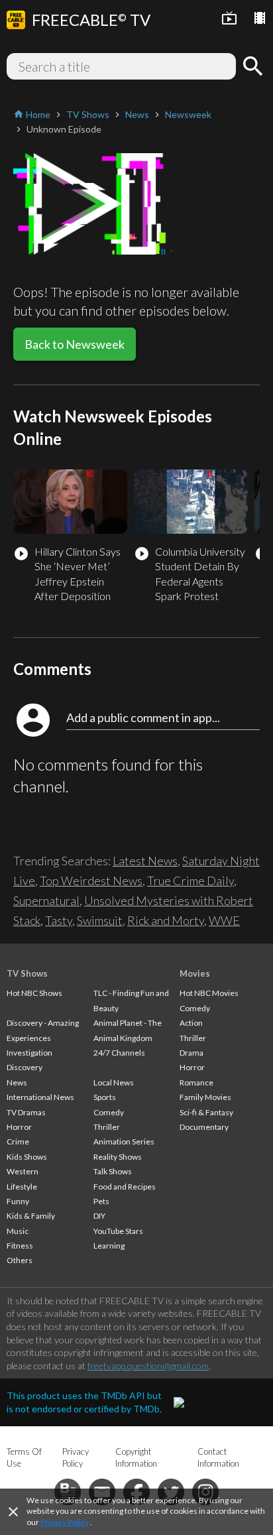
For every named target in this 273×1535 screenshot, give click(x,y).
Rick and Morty (165, 920)
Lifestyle (22, 1187)
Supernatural (46, 900)
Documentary (204, 1127)
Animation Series (123, 1141)
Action (191, 1023)
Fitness (20, 1246)
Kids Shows (27, 1157)
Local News (113, 1082)
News (17, 1082)
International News (40, 1097)
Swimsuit (100, 920)
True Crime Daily (190, 880)
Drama (191, 1053)
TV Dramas (26, 1112)
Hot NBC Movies (209, 993)
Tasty (58, 920)
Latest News (145, 860)
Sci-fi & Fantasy (206, 1112)
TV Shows (27, 973)
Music (17, 1231)
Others (19, 1260)
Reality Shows (117, 1157)
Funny (18, 1201)
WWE (224, 920)
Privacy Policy (64, 1522)
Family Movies (205, 1097)
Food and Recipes (124, 1187)
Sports (104, 1097)
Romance (196, 1082)
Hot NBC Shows (34, 993)
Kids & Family (31, 1216)
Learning (109, 1246)
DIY (99, 1216)
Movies (195, 973)
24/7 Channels (119, 1053)
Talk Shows (112, 1171)
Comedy (108, 1112)
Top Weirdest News (91, 880)
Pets (101, 1201)
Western (22, 1171)
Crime (18, 1141)
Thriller (106, 1127)
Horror (19, 1127)
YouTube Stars (118, 1231)
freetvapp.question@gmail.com (148, 1365)
